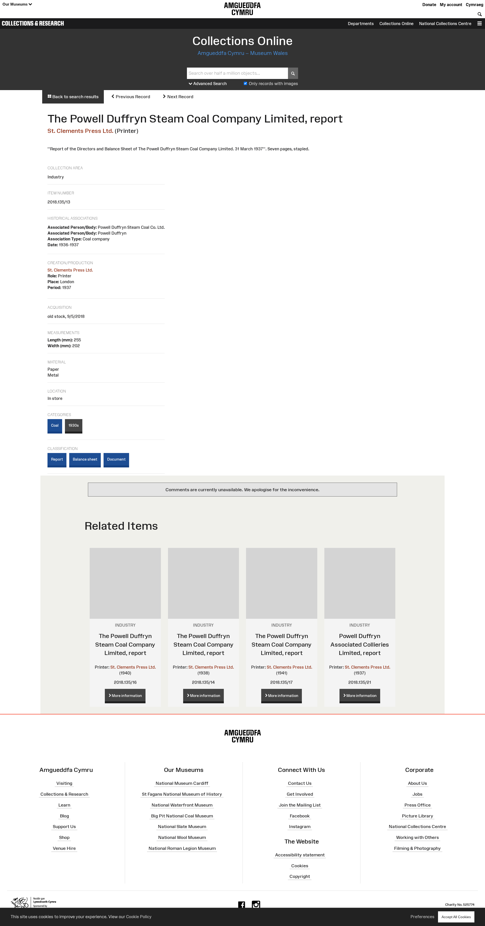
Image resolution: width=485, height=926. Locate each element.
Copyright (299, 876)
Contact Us (299, 783)
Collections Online (396, 23)
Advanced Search (209, 83)
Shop (64, 837)
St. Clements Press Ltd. (80, 130)
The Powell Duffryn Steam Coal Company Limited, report (125, 644)
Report (57, 459)
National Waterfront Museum (182, 805)
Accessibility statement (300, 854)
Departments (361, 23)
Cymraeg (474, 4)
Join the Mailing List (300, 805)
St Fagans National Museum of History (182, 794)
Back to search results (75, 96)
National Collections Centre (445, 23)
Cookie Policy (139, 916)
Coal (55, 425)
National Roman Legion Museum (182, 848)
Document (116, 459)
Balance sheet (85, 459)
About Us (417, 783)
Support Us (64, 826)
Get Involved (300, 794)
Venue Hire (64, 848)
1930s (73, 425)
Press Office (417, 805)
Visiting (64, 783)
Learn (64, 805)
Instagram (299, 826)
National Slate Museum (182, 826)
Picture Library (417, 815)
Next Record (179, 96)
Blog (64, 815)
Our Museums (16, 4)
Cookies (299, 865)
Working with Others (417, 837)
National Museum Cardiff (182, 783)
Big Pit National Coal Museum (182, 815)
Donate (429, 4)
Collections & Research (33, 23)
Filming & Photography (417, 848)
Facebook (300, 815)
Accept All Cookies (456, 917)
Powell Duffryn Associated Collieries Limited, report (359, 644)
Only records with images (273, 83)
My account (451, 4)
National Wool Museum (182, 837)
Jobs (417, 794)
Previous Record (132, 96)
